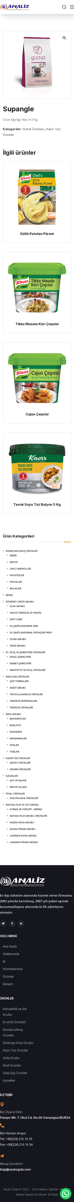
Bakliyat (15, 725)
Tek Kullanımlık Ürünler (26, 694)
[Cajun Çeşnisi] (37, 378)
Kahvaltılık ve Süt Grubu (22, 804)
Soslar (14, 745)
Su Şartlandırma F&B (24, 626)
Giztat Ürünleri (33, 129)
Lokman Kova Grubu (23, 835)
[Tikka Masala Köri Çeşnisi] (37, 288)
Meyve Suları (18, 787)
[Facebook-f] (12, 924)
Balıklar (15, 588)
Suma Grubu (18, 639)
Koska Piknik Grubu (22, 829)
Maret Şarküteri (20, 663)
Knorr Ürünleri (20, 769)
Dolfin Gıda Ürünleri (24, 798)
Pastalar (16, 581)
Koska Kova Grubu (22, 822)
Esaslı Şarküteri (20, 656)
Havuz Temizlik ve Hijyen (25, 612)
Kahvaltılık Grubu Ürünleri (28, 815)
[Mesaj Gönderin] (2, 1156)
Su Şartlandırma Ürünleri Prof (31, 632)
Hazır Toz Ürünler (18, 758)
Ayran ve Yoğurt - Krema (26, 809)
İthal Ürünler (15, 793)
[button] (64, 38)
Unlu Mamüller (20, 568)
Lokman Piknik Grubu (24, 842)
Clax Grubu (17, 606)
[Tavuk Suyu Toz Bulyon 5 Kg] (37, 468)
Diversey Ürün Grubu (20, 601)
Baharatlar (18, 718)
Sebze (13, 555)
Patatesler (17, 575)
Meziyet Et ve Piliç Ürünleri (27, 670)
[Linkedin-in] (21, 924)
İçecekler (12, 776)
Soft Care (16, 619)
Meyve (14, 562)
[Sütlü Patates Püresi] (37, 197)
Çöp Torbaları (19, 681)
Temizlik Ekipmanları (23, 701)
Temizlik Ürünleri (21, 707)
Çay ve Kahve (18, 780)
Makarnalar (18, 738)
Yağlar (14, 751)
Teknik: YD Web (48, 1194)
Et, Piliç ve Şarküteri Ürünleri (25, 652)
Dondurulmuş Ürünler (21, 551)
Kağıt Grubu (18, 687)
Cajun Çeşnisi (37, 414)
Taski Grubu (18, 645)
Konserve (16, 731)
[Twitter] (3, 924)
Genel (9, 595)
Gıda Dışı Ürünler (17, 676)
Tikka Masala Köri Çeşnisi (37, 324)
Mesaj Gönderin (11, 1164)
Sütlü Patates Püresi (37, 234)
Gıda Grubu (13, 714)
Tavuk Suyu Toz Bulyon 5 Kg (37, 504)
